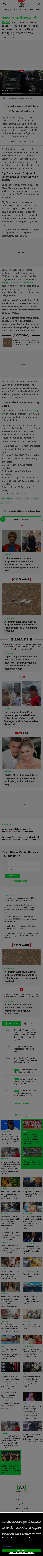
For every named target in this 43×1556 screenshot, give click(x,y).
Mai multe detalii (32, 1523)
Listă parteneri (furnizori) (7, 1546)
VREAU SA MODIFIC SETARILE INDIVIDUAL (21, 1553)
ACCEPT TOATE (21, 1550)
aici (10, 1530)
